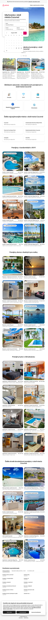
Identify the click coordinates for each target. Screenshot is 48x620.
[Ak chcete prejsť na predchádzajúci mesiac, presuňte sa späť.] (6, 32)
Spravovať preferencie (36, 612)
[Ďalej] (26, 56)
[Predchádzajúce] (21, 56)
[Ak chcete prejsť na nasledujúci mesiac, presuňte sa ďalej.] (21, 32)
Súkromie (21, 617)
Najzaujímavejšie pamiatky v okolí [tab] (18, 570)
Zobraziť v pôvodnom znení (34, 1)
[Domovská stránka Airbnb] (5, 5)
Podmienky (26, 617)
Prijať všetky (9, 612)
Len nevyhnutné (22, 612)
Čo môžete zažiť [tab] (30, 570)
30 (21, 48)
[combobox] (16, 25)
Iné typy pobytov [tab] (6, 570)
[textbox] (10, 29)
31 (6, 50)
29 (18, 48)
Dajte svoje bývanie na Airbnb (37, 5)
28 (16, 48)
